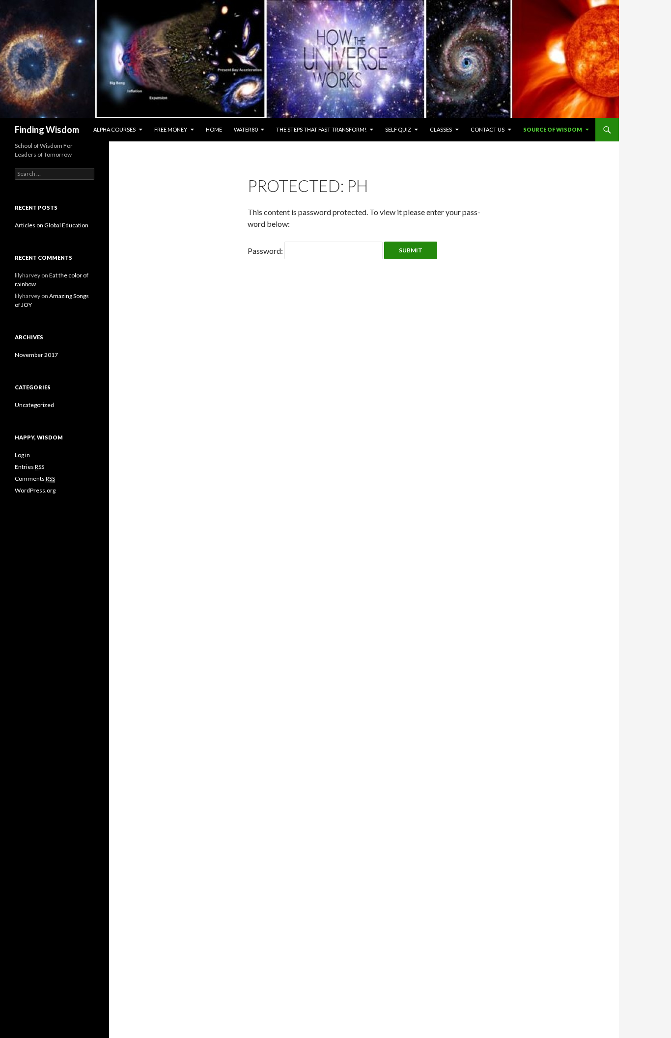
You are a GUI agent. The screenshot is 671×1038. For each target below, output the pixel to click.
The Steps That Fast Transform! (321, 129)
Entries (29, 466)
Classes (441, 129)
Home (214, 129)
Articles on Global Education (51, 225)
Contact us (487, 129)
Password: (266, 250)
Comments (35, 478)
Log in (22, 455)
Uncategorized (34, 405)
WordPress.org (35, 490)
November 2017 (36, 354)
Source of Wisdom (552, 129)
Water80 (245, 129)
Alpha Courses (114, 129)
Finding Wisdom (47, 129)
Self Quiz (398, 129)
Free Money (170, 129)
